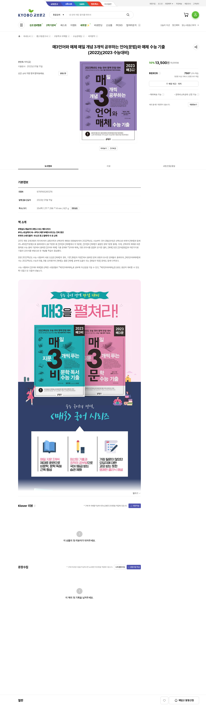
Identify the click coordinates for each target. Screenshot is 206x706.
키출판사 (21, 66)
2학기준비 (51, 25)
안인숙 (21, 62)
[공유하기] (196, 47)
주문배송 (179, 4)
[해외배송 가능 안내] (163, 94)
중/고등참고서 (42, 36)
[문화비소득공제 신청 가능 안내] (198, 94)
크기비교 (113, 148)
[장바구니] (186, 15)
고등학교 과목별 (60, 36)
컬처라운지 (131, 25)
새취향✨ (84, 25)
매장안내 (188, 4)
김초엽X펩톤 (36, 25)
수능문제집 (77, 36)
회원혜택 (168, 4)
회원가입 (153, 4)
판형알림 (75, 208)
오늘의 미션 (165, 25)
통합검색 (56, 15)
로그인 (160, 4)
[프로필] (195, 14)
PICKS (119, 25)
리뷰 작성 (136, 506)
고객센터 (196, 4)
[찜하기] (164, 700)
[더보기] (139, 25)
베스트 (63, 25)
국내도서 (26, 36)
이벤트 (73, 25)
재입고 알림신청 (186, 700)
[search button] (128, 15)
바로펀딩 (98, 25)
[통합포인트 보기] (159, 73)
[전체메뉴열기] (21, 25)
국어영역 (91, 36)
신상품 (109, 25)
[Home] (19, 36)
